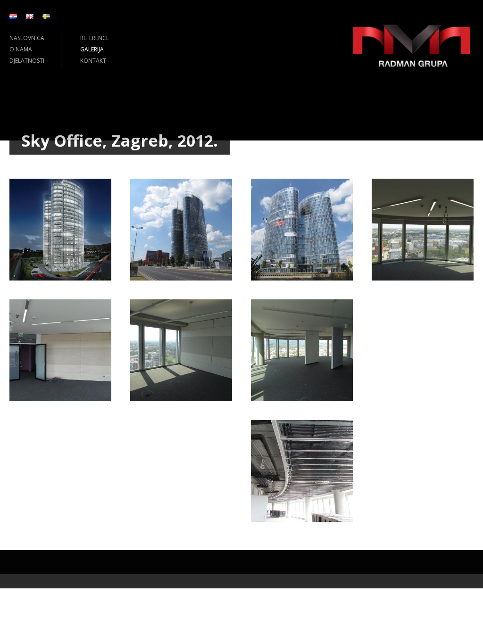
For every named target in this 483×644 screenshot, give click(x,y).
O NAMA (20, 49)
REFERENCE (94, 38)
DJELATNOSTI (26, 61)
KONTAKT (93, 61)
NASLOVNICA (26, 38)
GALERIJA (92, 49)
